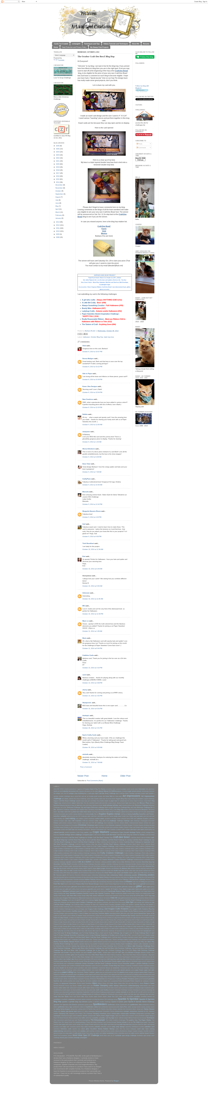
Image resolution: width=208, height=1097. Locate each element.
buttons (69, 816)
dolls (71, 870)
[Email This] (78, 334)
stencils (79, 1015)
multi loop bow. (121, 959)
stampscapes (115, 1013)
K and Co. (86, 911)
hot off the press (139, 895)
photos (82, 974)
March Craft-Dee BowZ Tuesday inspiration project (123, 937)
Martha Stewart (58, 942)
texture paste (64, 1020)
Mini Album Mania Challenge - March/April (117, 954)
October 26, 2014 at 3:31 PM (92, 728)
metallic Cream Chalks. (94, 952)
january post (145, 900)
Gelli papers (67, 886)
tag (110, 1018)
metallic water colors (109, 952)
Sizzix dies (80, 996)
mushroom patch (58, 961)
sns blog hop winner (98, 999)
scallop (97, 987)
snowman (71, 999)
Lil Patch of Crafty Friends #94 (134, 926)
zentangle (76, 1037)
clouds (63, 829)
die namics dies (123, 866)
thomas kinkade (122, 1022)
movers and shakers (85, 959)
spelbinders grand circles (85, 1004)
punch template (143, 978)
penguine (137, 972)
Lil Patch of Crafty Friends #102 (97, 917)
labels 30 (82, 913)
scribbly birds (80, 990)
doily (61, 870)
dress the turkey (58, 872)
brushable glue (63, 814)
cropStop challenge (59, 862)
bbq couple (108, 803)
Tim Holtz (136, 1022)
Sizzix (67, 996)
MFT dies (121, 952)
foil (140, 881)
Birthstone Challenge (141, 805)
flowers (129, 881)
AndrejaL (85, 715)
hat (64, 893)
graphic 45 (109, 889)
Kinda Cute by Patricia (131, 911)
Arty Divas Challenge (80, 798)
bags (59, 803)
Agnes (55, 791)
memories (68, 946)
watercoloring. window (70, 1031)
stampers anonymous (130, 1011)
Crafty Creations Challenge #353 (124, 850)
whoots (56, 1033)
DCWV (133, 862)
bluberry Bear (128, 809)
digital (94, 868)
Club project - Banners (89, 829)
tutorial (78, 1026)
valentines (57, 1029)
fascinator (70, 879)
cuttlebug (103, 862)
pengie (126, 972)
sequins (113, 992)
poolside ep (87, 976)
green (145, 889)
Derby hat (151, 864)
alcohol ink (67, 791)
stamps (109, 1013)
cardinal (97, 818)
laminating (113, 913)
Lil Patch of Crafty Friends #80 (125, 924)
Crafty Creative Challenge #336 (135, 857)
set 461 (63, 994)
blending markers (104, 809)
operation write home (84, 968)
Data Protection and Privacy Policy (74, 47)
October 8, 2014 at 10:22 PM (92, 366)
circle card (88, 827)
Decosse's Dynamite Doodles (127, 864)
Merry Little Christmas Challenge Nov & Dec (85, 950)
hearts (125, 893)
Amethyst (125, 791)
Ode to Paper (87, 373)
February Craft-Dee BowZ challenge (134, 879)
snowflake (137, 996)
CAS (131, 818)
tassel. (117, 1018)
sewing (84, 994)
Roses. (75, 985)
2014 (58, 182)
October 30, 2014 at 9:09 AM (92, 747)
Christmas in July (103, 825)
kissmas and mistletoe (145, 911)
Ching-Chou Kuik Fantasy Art (62, 825)
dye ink (81, 872)
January (58, 218)
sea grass (90, 990)
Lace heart (91, 913)
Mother (56, 959)
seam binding (104, 990)
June (57, 203)
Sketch (100, 996)
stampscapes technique (128, 1013)
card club (146, 816)
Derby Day (144, 864)
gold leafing (72, 889)
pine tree (117, 974)
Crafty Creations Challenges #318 (134, 853)
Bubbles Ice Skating (84, 814)
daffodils (109, 862)
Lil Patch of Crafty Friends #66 (116, 922)
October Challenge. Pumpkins (129, 965)
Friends (110, 884)
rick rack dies (130, 983)
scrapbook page (139, 987)
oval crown (95, 970)
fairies (132, 877)
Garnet (148, 884)
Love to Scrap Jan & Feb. (123, 935)
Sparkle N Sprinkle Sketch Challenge (141, 1002)
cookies (86, 832)
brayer (107, 811)
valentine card (149, 1026)
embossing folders (116, 875)
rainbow (94, 981)
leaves (80, 915)
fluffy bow (135, 881)
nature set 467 (142, 961)
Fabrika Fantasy (104, 877)
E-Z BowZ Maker (107, 873)
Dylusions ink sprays (95, 872)
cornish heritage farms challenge (70, 834)
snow (124, 996)
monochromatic (99, 957)
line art (76, 930)
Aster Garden (95, 798)
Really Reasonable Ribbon (93, 319)
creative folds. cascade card (93, 859)
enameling (72, 877)
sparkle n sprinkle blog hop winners (74, 1002)
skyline (105, 996)
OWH (100, 970)
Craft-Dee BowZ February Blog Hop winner (88, 844)
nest (55, 963)
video (117, 1029)
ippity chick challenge (87, 900)
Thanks (80, 1020)
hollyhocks (101, 895)
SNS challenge (108, 999)
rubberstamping (133, 985)
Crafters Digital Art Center (89, 846)
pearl (106, 972)
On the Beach (68, 968)
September (59, 194)
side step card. (135, 994)
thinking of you (101, 1022)
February (58, 215)
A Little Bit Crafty (89, 303)
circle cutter (94, 827)
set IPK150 (78, 994)
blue (133, 809)
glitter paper (146, 886)
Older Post (125, 776)
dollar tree (66, 870)
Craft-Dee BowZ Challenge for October (112, 842)
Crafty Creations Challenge (105, 846)
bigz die (74, 805)
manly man (66, 937)
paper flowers (139, 970)
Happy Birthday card (137, 891)
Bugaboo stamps (113, 814)
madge (152, 935)
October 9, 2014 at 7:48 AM (91, 472)
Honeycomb (108, 895)
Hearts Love (138, 893)
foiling (143, 882)
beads (123, 803)
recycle (137, 981)
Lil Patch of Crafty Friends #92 (116, 926)
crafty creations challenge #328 (124, 848)
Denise (139, 864)
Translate (61, 60)
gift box (107, 886)
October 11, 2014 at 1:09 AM (92, 631)
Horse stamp (129, 895)
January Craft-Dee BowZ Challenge (130, 900)
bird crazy (83, 805)
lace (86, 913)
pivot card (151, 974)
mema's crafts (137, 944)
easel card (120, 873)
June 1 (72, 906)
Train (149, 1022)
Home (104, 776)
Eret (83, 556)
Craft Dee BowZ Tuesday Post (103, 837)
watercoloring (58, 1031)
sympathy (95, 1018)
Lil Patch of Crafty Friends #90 (98, 926)
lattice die (123, 913)
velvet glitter (85, 1029)
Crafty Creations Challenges (111, 853)
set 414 (145, 992)
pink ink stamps (133, 974)
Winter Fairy (85, 1033)
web (78, 1031)
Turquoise (73, 1026)
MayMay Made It (120, 944)
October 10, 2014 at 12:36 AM (92, 549)
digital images (101, 868)
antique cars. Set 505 (62, 793)
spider (129, 1007)
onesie (76, 968)
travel (152, 1022)
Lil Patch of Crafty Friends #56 (144, 920)
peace (97, 972)
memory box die (85, 946)
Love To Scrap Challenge (69, 933)
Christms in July (68, 827)
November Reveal (117, 963)
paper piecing (58, 972)
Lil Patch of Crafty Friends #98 (70, 928)
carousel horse (125, 818)
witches (137, 1033)
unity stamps (120, 1026)
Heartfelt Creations (76, 893)
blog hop (120, 809)
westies (112, 1031)
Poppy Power (107, 976)
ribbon (94, 983)
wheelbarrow (123, 1031)
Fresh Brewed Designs (92, 884)
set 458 (58, 994)
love (138, 931)
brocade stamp (145, 811)
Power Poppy (132, 976)
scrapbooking (58, 990)
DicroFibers (97, 866)
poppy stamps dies (117, 976)
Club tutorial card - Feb (103, 829)
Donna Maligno (88, 358)
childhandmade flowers (136, 823)
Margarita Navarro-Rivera (91, 511)
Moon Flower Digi (119, 957)
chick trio (116, 823)
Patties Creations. (89, 972)
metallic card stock (81, 952)
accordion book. (111, 789)
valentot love (76, 1029)
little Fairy (81, 930)
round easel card (87, 985)
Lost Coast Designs (131, 930)
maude (139, 941)
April (57, 209)
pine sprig (111, 974)
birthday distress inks (128, 805)
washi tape (140, 1029)
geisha (152, 884)
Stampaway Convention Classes (105, 1011)
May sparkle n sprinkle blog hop (80, 944)
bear (127, 803)
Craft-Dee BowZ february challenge (114, 844)
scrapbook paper (149, 987)
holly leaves (93, 895)
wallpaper (133, 1029)
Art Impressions (131, 796)
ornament (95, 968)
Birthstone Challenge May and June (125, 807)
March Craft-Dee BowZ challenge (96, 937)
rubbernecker (123, 985)
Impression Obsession (79, 898)
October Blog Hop (97, 337)
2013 (58, 222)
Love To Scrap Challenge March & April (141, 933)
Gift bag (102, 886)
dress (152, 870)
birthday (109, 805)
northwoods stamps (80, 963)
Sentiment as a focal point (61, 992)
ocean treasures (86, 965)
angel (129, 791)
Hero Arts (73, 895)
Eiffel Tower (144, 872)
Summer (131, 1015)
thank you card (72, 1020)
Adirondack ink (143, 789)
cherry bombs (77, 823)
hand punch (104, 891)
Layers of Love (58, 915)
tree (60, 1024)
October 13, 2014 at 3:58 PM (92, 683)
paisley (115, 970)
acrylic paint (134, 789)
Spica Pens (123, 1007)
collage (127, 829)
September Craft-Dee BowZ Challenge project (96, 992)
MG (83, 606)
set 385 (140, 992)
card (134, 816)
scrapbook (131, 987)
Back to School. (129, 801)
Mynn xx (85, 621)
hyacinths (56, 898)
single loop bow (59, 996)
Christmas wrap (58, 827)
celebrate (91, 820)
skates (95, 996)
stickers (85, 1015)
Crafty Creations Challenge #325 (105, 848)
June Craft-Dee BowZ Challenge (121, 906)
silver (152, 994)
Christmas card (92, 825)
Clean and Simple (134, 827)
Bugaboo (102, 814)
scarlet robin (110, 987)
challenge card (128, 821)
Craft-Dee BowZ (121, 71)
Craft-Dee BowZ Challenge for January (120, 840)
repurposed (64, 983)
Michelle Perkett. (146, 952)
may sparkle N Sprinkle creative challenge (102, 944)
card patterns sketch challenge (85, 818)
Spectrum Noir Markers (70, 1004)
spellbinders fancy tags (64, 1007)
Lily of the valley (68, 930)
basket (97, 803)
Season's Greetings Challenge (118, 990)
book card (64, 812)
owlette (107, 970)
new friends (60, 963)
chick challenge (108, 823)
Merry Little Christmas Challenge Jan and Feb (95, 948)
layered (136, 913)
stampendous (119, 1011)
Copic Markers (101, 832)
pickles (86, 974)
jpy (124, 902)
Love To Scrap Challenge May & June (91, 933)
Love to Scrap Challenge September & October (99, 935)
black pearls (94, 809)
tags (112, 1018)
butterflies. (57, 816)
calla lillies (100, 816)
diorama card (110, 868)
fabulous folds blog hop (122, 877)
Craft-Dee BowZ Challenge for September (137, 842)
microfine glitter (69, 955)
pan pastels (121, 970)
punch (137, 979)
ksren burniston (69, 913)
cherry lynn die (86, 823)
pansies (128, 970)
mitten (92, 957)
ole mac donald (59, 968)
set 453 (150, 992)
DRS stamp (66, 872)
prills (149, 976)
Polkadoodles (71, 976)
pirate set (141, 974)
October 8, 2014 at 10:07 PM (92, 351)
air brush (60, 791)
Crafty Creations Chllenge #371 (115, 857)
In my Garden (106, 898)
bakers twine (76, 803)
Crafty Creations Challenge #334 (84, 850)
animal (134, 791)
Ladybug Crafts (88, 311)
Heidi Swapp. (62, 895)
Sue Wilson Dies (124, 1015)
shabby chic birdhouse (93, 994)
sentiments (72, 992)
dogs (57, 870)
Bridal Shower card (135, 811)
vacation (141, 1026)
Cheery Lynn (58, 823)
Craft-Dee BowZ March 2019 (135, 844)
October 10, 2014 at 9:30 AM (92, 586)
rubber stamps (113, 985)
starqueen (86, 431)
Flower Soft (122, 881)
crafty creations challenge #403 (63, 853)
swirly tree (89, 1018)
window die (61, 1033)
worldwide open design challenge (125, 1035)
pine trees (123, 974)
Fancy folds (63, 879)
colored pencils (59, 832)
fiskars (94, 881)
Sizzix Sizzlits (89, 996)
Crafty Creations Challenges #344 (74, 857)
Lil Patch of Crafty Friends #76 (89, 924)
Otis (132, 968)
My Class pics (72, 961)
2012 (58, 225)
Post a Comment (86, 767)
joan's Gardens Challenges (84, 902)
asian (88, 798)
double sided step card (131, 870)
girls (134, 886)
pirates (146, 974)
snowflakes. (64, 999)
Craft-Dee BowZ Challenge (98, 840)
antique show (73, 793)
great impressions (137, 889)
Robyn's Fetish (149, 983)
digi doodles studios (77, 868)
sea (85, 990)
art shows (65, 798)
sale (149, 985)
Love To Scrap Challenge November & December (69, 935)
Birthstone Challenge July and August (79, 807)
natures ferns (150, 961)
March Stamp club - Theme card (110, 939)
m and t (143, 935)
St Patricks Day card (92, 1009)
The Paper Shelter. (145, 1020)
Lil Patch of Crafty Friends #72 (70, 924)
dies (55, 868)
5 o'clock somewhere (69, 789)
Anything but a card (84, 793)
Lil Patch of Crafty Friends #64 (98, 922)
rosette (79, 985)
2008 (58, 237)
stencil (75, 1015)
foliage (152, 881)
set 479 (68, 994)
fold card (147, 881)
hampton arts (96, 891)
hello (68, 895)
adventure (151, 789)
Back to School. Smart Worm (142, 801)
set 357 (135, 992)
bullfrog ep (124, 814)
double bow (109, 870)
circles (121, 827)
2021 (58, 161)
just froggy (81, 909)
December (59, 185)
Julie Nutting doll (146, 902)
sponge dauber (136, 1007)
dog (142, 868)
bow (74, 812)
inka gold (121, 898)
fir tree (88, 881)
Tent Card (57, 1020)
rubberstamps (144, 985)
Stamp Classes (149, 1009)
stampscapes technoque (143, 1013)
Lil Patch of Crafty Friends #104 (115, 917)
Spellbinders (100, 1004)
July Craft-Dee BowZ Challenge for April (83, 904)
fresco (74, 884)
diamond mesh (77, 866)
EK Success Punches (73, 875)
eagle (115, 872)
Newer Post (83, 776)
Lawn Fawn (129, 913)
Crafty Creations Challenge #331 (144, 848)
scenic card (117, 987)
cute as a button (84, 862)
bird (78, 805)
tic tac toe (130, 1022)
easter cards (133, 873)
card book (139, 816)
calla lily (106, 816)
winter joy (92, 1033)
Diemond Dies (150, 866)
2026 (58, 146)
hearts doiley (131, 893)
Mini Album (88, 954)
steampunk (57, 1015)
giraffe (119, 886)
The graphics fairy (132, 1020)
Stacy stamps (113, 1009)
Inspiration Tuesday (60, 900)
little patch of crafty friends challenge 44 (104, 930)
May (57, 206)
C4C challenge (82, 816)
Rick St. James (138, 983)
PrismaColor (100, 979)
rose (71, 985)
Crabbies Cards (88, 655)
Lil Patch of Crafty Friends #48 (71, 920)
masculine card (131, 942)
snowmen (89, 999)
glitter (139, 886)
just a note (75, 909)
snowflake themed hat (147, 996)
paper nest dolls (149, 970)
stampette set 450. (143, 1011)
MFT (116, 952)
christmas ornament (114, 825)
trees (63, 1024)
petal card (77, 974)
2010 (58, 231)
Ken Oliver (107, 911)
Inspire (70, 900)
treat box (56, 1024)
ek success (151, 872)
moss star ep (150, 957)
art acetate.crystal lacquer (94, 796)
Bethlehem (57, 805)
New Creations (87, 399)
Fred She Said (59, 884)
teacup (144, 1018)
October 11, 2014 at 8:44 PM (92, 648)
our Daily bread (139, 968)
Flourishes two (111, 881)
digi (58, 868)
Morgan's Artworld (130, 957)
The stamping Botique (79, 1022)
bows (85, 812)
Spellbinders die (125, 1004)
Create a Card (68, 859)
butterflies (135, 814)
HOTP (146, 895)
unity (113, 1026)
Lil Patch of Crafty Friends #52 (107, 920)
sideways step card (145, 994)
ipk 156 (74, 900)
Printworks (93, 978)
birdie (100, 805)
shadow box (104, 994)
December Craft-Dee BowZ (62, 864)
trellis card (72, 1024)
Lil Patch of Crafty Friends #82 (144, 924)
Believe (152, 803)
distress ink (117, 868)
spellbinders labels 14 (79, 1007)
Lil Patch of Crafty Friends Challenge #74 (140, 928)
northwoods (70, 963)
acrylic (128, 789)
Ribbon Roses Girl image (105, 983)
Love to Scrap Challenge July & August (116, 933)
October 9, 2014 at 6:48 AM (91, 457)
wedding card (84, 1031)
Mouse (76, 959)
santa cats (66, 988)
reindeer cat (57, 983)
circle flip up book (104, 827)
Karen (104, 229)
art (85, 796)
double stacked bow (145, 870)
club (66, 829)
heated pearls (147, 893)
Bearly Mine (87, 308)
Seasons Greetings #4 (147, 990)
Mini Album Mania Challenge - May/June (142, 954)
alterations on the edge (91, 791)
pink (127, 974)
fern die (78, 881)
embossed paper (86, 875)
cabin (88, 816)
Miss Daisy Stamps (83, 957)
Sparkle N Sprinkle (128, 999)
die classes (110, 866)
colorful (67, 832)
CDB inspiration (77, 821)
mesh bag (72, 952)
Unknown (85, 593)
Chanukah (151, 820)
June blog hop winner (104, 906)
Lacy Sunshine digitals (102, 913)
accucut (118, 789)
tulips (64, 1026)
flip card (99, 881)
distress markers (135, 868)
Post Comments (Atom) (95, 780)
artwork (71, 798)
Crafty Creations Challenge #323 (84, 848)
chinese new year (149, 823)
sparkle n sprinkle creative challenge (99, 1001)
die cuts (116, 866)
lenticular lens (140, 915)
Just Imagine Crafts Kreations (116, 909)
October (58, 191)
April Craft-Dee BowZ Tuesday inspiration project (130, 793)
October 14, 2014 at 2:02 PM (92, 696)
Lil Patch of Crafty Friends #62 (79, 922)
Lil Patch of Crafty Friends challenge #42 (91, 928)
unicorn (109, 1026)
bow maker (79, 812)
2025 (58, 149)
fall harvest (148, 877)
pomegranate (80, 976)
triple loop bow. (133, 1024)
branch (103, 811)
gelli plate (74, 886)
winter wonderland (108, 1033)
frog (114, 884)
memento (145, 944)
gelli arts (60, 886)
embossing (95, 875)
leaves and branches (89, 915)
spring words (82, 1009)
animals (138, 791)
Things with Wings (91, 1022)
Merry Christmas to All (120, 946)
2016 (58, 176)
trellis (67, 1024)
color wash (140, 829)
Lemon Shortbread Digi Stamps (125, 915)
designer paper (58, 866)
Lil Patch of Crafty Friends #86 (79, 926)
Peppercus (151, 972)
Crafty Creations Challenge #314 (124, 846)
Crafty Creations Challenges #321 (94, 855)
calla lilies (94, 816)
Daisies (119, 862)
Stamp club (57, 1011)
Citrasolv (126, 827)
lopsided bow (121, 930)
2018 (58, 170)
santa (60, 988)
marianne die (145, 939)
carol (84, 675)
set (127, 992)
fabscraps (112, 877)
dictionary (104, 866)
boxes (89, 812)
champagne (144, 820)
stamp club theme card (69, 1011)
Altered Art (107, 791)
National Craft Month (131, 961)
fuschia (138, 884)
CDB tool (85, 820)
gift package (113, 886)
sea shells (96, 990)
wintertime (121, 1033)
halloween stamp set (86, 891)
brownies (56, 814)
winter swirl (99, 1033)
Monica (104, 233)
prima (152, 976)
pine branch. (104, 974)
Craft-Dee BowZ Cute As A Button (140, 837)
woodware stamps (66, 1035)
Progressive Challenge (115, 978)
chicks (126, 823)
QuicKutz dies (58, 981)
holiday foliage (81, 895)
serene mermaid (121, 992)
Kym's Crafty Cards (89, 735)
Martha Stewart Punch (71, 942)
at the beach (111, 798)
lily (62, 931)
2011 (58, 228)
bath (100, 803)
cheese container (67, 823)
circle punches (114, 827)
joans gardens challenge (100, 902)
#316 (55, 789)
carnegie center (115, 818)
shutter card (127, 994)
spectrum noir (58, 1004)
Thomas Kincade (111, 1022)
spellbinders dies (136, 1004)
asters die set (103, 798)
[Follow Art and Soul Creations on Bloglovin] (141, 91)
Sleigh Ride (111, 996)
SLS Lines (118, 996)
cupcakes (74, 862)
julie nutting (137, 902)
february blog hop (101, 879)
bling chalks (113, 809)
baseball (91, 803)
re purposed (114, 981)
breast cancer (120, 812)
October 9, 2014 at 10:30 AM (92, 485)
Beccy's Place (144, 803)
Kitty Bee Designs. (59, 913)
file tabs (83, 881)
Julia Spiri (130, 902)
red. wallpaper (144, 981)
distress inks (126, 868)
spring (58, 1009)
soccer (115, 999)
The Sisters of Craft (90, 324)
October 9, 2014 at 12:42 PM (92, 504)
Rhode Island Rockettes (84, 983)
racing (77, 981)
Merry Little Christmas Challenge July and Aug (125, 948)
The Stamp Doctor (67, 1022)
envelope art (79, 877)
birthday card (117, 805)
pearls (122, 972)
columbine (72, 832)
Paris (75, 972)
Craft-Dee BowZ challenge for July (143, 840)
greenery (59, 891)
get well (97, 886)
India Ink (113, 898)
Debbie (85, 414)
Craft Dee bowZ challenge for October (80, 837)
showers (120, 994)
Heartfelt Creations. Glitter (106, 893)
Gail (83, 524)
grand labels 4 (101, 889)
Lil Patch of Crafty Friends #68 (134, 922)
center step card (99, 821)
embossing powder (130, 875)
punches (151, 979)
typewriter (91, 1026)
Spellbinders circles (113, 1004)
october (105, 965)
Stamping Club (63, 1013)
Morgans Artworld (141, 957)
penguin (131, 972)
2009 (58, 234)
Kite (153, 911)
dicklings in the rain (87, 866)
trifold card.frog (114, 1024)
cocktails (118, 829)
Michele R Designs (134, 952)
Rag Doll (82, 981)
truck (60, 1026)
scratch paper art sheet (69, 990)
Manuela (85, 492)
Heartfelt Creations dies (90, 893)
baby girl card (88, 801)
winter (80, 1033)
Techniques (150, 1018)
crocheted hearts (149, 859)
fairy (135, 877)
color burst (133, 829)
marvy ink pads (112, 941)
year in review (68, 1037)
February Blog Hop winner (114, 879)
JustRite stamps (77, 911)
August (58, 197)
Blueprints (138, 809)
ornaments (116, 968)
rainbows (100, 981)
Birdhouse (96, 805)
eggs (138, 872)
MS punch (94, 959)
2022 (58, 158)
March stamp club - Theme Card (90, 939)
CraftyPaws (86, 479)
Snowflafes (130, 996)
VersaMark (93, 1029)
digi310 (90, 868)
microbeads (60, 954)
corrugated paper (87, 834)
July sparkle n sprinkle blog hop (135, 904)
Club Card (71, 829)
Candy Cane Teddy (127, 816)
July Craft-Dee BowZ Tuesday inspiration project (110, 904)
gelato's (56, 886)
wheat (117, 1031)
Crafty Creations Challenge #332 (63, 850)
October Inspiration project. (146, 965)
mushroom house (149, 959)
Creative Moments (108, 859)
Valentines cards (65, 1029)
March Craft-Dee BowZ (77, 937)
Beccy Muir (136, 803)
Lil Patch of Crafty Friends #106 (134, 917)
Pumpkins (131, 979)
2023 (58, 155)
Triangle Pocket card (90, 1024)
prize (106, 978)
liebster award (148, 915)
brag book (97, 811)
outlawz (146, 968)
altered (100, 791)
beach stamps (116, 803)
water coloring (149, 1029)
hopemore (115, 895)
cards (102, 818)
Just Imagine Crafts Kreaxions (62, 911)
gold (66, 889)
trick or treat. (100, 1024)
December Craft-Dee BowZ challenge (82, 864)
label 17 (76, 913)
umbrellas (103, 1026)
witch (133, 1033)
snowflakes (57, 999)
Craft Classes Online (99, 834)
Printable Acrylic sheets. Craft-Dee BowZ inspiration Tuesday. (72, 978)
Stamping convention (99, 1013)
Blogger (116, 1081)
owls (111, 970)
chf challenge (99, 823)
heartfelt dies (119, 893)
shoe (116, 994)
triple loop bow (109, 337)
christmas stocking (149, 825)
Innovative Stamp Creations (146, 898)
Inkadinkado (127, 898)
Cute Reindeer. (96, 862)
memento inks (60, 946)
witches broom (144, 1033)
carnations (108, 818)
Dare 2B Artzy (125, 862)
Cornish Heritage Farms (132, 832)
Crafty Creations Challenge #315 (144, 846)
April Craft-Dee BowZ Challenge (105, 793)
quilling (65, 981)
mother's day (62, 959)
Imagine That (67, 898)
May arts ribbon (146, 942)
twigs (82, 1026)
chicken (121, 823)
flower (117, 881)
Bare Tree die (84, 803)
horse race (122, 895)
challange (113, 821)
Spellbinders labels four (93, 1007)
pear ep (102, 972)
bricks (127, 811)
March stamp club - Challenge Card (70, 939)
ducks (76, 873)
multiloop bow (139, 959)
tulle (68, 1026)
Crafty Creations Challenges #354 (95, 857)
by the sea (74, 816)
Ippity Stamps (99, 900)
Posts (140, 144)
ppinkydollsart (143, 976)
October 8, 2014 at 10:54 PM (92, 392)
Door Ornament (101, 870)
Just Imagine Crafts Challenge (94, 909)
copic (90, 832)
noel (65, 963)
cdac (69, 821)
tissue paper (143, 1022)
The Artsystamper (98, 1020)
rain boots (89, 981)
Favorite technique (78, 879)
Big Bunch (68, 805)
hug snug (151, 895)
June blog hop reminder (90, 906)
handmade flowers (114, 891)
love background (146, 931)
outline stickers (86, 970)
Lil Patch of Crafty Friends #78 (107, 924)
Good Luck (79, 889)
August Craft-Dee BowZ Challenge (64, 801)
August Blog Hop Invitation (135, 798)
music (66, 961)
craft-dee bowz (121, 837)
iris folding (107, 900)
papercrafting (67, 972)
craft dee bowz (111, 834)
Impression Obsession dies (94, 898)
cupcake (68, 862)
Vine (121, 1029)
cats (66, 821)
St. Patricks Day (104, 1009)
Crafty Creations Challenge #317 (64, 848)
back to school (119, 801)
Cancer (111, 816)
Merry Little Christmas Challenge (139, 946)
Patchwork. (80, 972)
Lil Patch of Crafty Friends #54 (125, 920)
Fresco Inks (80, 884)
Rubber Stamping (100, 985)
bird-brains (89, 805)
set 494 (73, 994)
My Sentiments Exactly (109, 961)
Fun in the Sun (124, 884)
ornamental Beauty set (105, 968)
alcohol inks (75, 791)
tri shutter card (79, 1024)
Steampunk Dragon (67, 1015)
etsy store (86, 877)
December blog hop (148, 862)
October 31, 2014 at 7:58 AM (92, 762)
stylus (117, 1015)
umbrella (97, 1026)
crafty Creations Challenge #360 (144, 850)
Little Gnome (88, 930)
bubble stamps (73, 814)
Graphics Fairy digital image (122, 889)
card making (70, 818)
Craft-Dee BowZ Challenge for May (89, 842)
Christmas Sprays (138, 825)
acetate (123, 789)
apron (72, 796)
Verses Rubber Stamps (106, 1029)
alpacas (81, 791)
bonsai (152, 809)
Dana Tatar (86, 464)
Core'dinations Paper (116, 832)
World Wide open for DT (107, 1035)
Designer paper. (67, 866)
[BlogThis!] (81, 334)
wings (67, 1033)
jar (70, 902)
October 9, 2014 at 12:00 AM (92, 424)
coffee (123, 829)
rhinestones (72, 983)
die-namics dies (140, 866)
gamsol (142, 884)
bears (130, 803)
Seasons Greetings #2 (134, 990)
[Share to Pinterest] (87, 334)
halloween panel (75, 891)
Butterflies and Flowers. (146, 814)
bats (103, 803)
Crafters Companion (74, 846)
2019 (58, 167)
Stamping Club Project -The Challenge (80, 1013)
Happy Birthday (126, 891)
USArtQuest (135, 1026)
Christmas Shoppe (126, 825)
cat (135, 818)
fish (91, 881)
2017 (58, 173)
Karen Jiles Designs (89, 386)
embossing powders (146, 875)
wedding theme (105, 1031)
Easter (126, 873)
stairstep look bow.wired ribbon (127, 1009)
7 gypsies (79, 789)
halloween (86, 337)
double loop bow (119, 870)
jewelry (74, 902)
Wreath (62, 1037)
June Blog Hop (78, 906)
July (57, 200)
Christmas (82, 825)
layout (64, 915)
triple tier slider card (144, 1024)
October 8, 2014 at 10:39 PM (92, 379)
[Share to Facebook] (85, 334)
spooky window (145, 1007)
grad (94, 889)
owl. (103, 970)
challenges (137, 820)
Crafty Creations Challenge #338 (104, 850)
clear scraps (144, 827)
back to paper (109, 801)
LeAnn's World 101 (72, 915)
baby (82, 801)
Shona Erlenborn (88, 449)
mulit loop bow (102, 959)
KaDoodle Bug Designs (96, 911)
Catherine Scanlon (142, 818)
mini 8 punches (80, 955)
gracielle (90, 889)
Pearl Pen (116, 972)
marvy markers (122, 941)
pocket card (57, 976)
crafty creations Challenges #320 (73, 855)
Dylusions (86, 872)
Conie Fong (79, 832)
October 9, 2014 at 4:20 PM (91, 517)
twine (86, 1026)
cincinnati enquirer (78, 827)
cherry (84, 690)
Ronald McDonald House (61, 985)
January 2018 (115, 900)
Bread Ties (113, 811)
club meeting (78, 829)
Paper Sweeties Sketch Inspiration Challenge (100, 314)
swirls (83, 1018)
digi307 (85, 868)
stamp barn (140, 1009)
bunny (130, 814)
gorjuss (85, 889)
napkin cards (121, 961)
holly (87, 895)
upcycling (128, 1026)
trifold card (107, 1024)
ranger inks (106, 981)
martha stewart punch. (86, 941)
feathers (87, 879)
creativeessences (138, 859)
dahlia (114, 862)
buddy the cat (94, 814)
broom (152, 812)
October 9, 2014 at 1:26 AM (91, 442)
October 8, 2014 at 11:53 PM (92, 407)
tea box (139, 1018)
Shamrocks (111, 994)
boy (93, 811)
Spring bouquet (65, 1009)
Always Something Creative (93, 305)
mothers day (70, 959)
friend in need (104, 884)
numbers (72, 965)
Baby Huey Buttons (99, 801)
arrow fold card (79, 796)
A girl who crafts (88, 300)
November (59, 188)
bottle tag (70, 811)
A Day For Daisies (100, 789)
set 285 (131, 992)
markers (151, 939)
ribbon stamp (118, 983)
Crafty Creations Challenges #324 (134, 855)
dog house (146, 868)
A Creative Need (88, 789)
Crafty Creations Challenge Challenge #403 (86, 853)
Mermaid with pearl (96, 946)
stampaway (91, 1011)
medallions (129, 944)
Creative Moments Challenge (123, 859)
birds (104, 805)
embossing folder (104, 875)
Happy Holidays (58, 893)
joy (122, 902)
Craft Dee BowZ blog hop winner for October (131, 834)
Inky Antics (135, 898)
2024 (58, 152)
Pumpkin (125, 979)
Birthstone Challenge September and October (70, 809)
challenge (120, 821)
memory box (76, 946)
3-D (58, 789)
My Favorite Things (82, 961)
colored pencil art (149, 829)
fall (138, 877)
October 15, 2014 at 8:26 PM (92, 708)
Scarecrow (103, 987)
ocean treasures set (97, 965)
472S (61, 789)
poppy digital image (97, 976)
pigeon (91, 974)
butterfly (63, 816)
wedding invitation (94, 1031)
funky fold (132, 884)
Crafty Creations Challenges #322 (114, 855)
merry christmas (108, 946)
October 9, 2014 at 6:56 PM (91, 536)
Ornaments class (125, 968)
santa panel (73, 987)
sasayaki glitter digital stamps (86, 987)
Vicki (104, 231)
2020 (58, 164)
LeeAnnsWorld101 (109, 915)
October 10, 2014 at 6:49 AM (92, 569)
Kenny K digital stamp (116, 911)
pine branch (96, 974)
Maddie (147, 935)
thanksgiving (86, 1020)
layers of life (150, 913)
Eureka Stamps (93, 877)
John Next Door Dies (115, 902)
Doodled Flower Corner (89, 870)
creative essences (78, 859)
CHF (92, 823)
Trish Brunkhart (88, 543)
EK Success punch (60, 875)
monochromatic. (109, 957)
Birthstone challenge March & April (102, 807)
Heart (67, 893)
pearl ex (110, 972)
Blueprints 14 (146, 809)
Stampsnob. (86, 702)
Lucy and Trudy (136, 935)
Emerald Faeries (64, 877)
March (57, 212)
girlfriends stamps (127, 886)
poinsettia (64, 976)
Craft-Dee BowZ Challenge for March (65, 842)
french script (68, 884)
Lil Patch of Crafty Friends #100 (78, 917)
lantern (118, 913)
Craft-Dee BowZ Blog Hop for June (79, 840)
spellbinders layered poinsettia (110, 1007)
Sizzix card (72, 996)
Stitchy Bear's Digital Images (105, 1015)
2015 (58, 179)
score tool (124, 987)
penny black (144, 972)
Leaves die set (99, 915)
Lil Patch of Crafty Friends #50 (89, 920)
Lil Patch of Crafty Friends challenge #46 (116, 928)
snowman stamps (80, 999)
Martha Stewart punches (100, 941)
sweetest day (77, 1018)
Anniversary (145, 791)
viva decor (126, 1029)
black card (87, 809)
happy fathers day (149, 891)
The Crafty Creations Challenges (116, 1020)
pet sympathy (69, 974)
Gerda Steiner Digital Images (86, 886)
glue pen (62, 889)
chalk (107, 820)
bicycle (62, 805)
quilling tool (71, 981)
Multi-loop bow (130, 959)
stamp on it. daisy (82, 1011)
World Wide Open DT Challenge (86, 1035)
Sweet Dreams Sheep (66, 1018)
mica (126, 952)
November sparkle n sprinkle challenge (135, 963)
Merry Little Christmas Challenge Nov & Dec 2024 (116, 950)
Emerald (56, 877)
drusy (72, 872)
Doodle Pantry (77, 870)
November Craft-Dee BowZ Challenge (99, 963)
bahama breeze (66, 803)
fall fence (142, 877)
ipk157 (79, 900)
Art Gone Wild (107, 796)
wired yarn (128, 1033)
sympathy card (103, 1018)
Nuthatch (77, 965)
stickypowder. (92, 1015)
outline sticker (77, 970)
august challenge (149, 798)
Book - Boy (57, 811)
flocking (104, 881)
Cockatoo (113, 829)
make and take (58, 937)
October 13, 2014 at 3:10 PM (92, 668)
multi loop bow (111, 959)
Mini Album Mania (98, 955)
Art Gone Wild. (117, 796)
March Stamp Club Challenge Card (130, 939)
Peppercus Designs (59, 974)
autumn (78, 801)
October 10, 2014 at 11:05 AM (92, 599)
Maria (84, 638)
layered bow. (142, 913)
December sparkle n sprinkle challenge (106, 864)
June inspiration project (138, 906)
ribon (123, 983)
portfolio (125, 976)
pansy (133, 970)
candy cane (117, 816)
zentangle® (83, 1037)
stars (152, 1013)
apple (93, 793)
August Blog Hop (121, 798)
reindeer (151, 981)
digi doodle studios (65, 868)
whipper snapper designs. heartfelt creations (141, 1031)
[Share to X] (83, 334)
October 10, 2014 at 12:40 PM (92, 614)
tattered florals (132, 1018)
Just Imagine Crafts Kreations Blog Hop (141, 909)
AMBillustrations (116, 791)
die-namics (132, 866)
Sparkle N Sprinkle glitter (119, 1002)
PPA (137, 976)
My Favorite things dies (95, 961)
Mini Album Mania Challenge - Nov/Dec (65, 957)
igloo (61, 898)
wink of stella (73, 1033)
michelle (85, 754)
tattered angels (123, 1018)
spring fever (74, 1009)
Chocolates (74, 825)
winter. (116, 1033)
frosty (117, 884)
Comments (142, 147)
